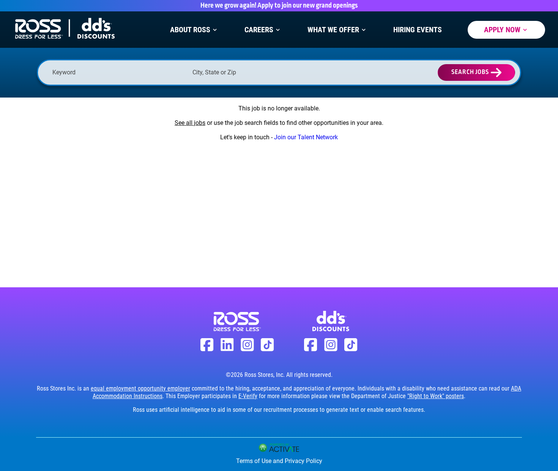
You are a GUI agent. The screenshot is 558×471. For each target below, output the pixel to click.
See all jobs (190, 122)
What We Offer (333, 29)
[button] (318, 72)
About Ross (190, 29)
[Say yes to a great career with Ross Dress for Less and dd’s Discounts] (64, 40)
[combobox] (259, 72)
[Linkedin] (227, 349)
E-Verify (247, 396)
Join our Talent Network (306, 137)
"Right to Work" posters (435, 396)
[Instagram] (247, 349)
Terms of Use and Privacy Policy (279, 461)
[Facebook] (207, 349)
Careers (258, 29)
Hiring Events (417, 29)
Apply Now (502, 29)
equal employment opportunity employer (140, 388)
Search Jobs (470, 72)
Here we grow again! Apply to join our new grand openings (279, 5)
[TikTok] (267, 349)
